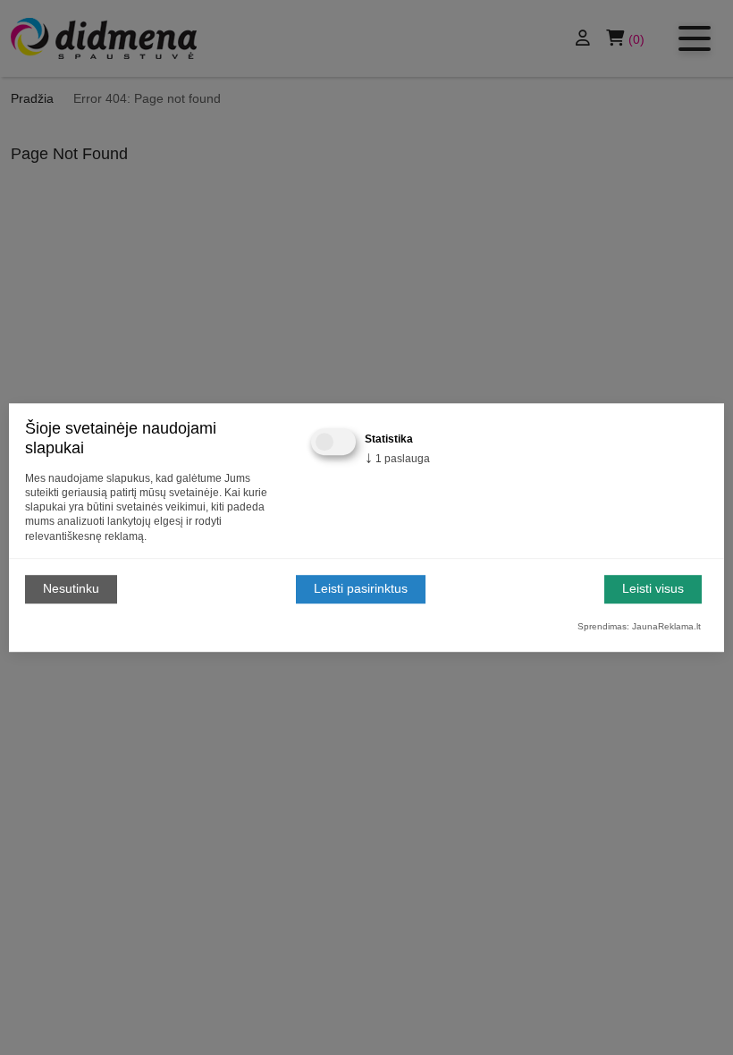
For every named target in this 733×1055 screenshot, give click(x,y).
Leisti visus (653, 589)
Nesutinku (71, 589)
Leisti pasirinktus (361, 589)
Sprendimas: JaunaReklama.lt (639, 626)
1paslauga (397, 458)
